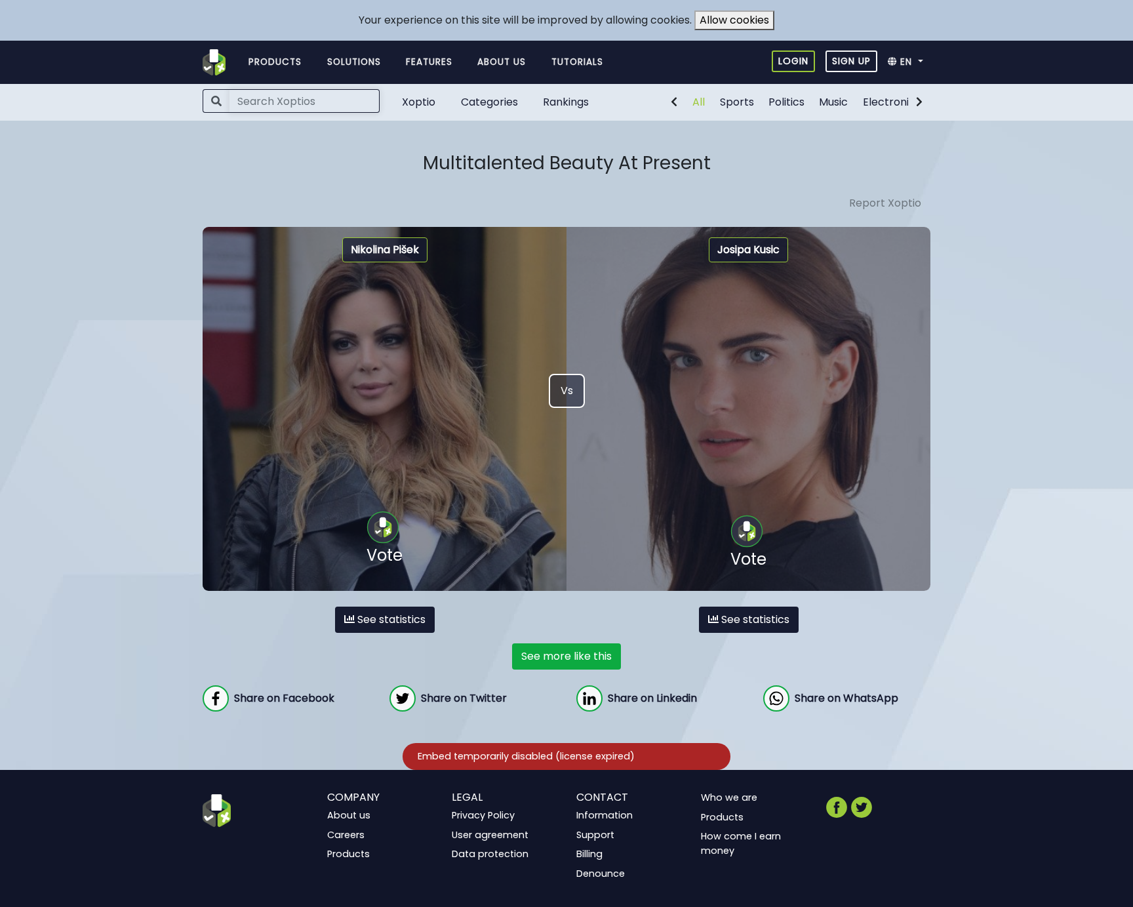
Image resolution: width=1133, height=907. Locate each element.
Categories (489, 102)
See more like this (566, 656)
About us (501, 62)
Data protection (490, 853)
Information (604, 815)
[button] (909, 62)
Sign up (851, 61)
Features (429, 62)
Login (793, 61)
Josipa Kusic (748, 249)
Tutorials (577, 62)
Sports (737, 102)
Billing (589, 853)
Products (275, 62)
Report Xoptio (885, 203)
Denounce (600, 873)
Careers (346, 834)
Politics (786, 102)
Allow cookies (734, 20)
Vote (385, 555)
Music (833, 102)
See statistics (390, 619)
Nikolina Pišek (385, 249)
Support (595, 834)
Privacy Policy (483, 815)
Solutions (354, 62)
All (698, 102)
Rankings (566, 102)
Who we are (729, 797)
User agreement (490, 834)
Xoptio (418, 102)
